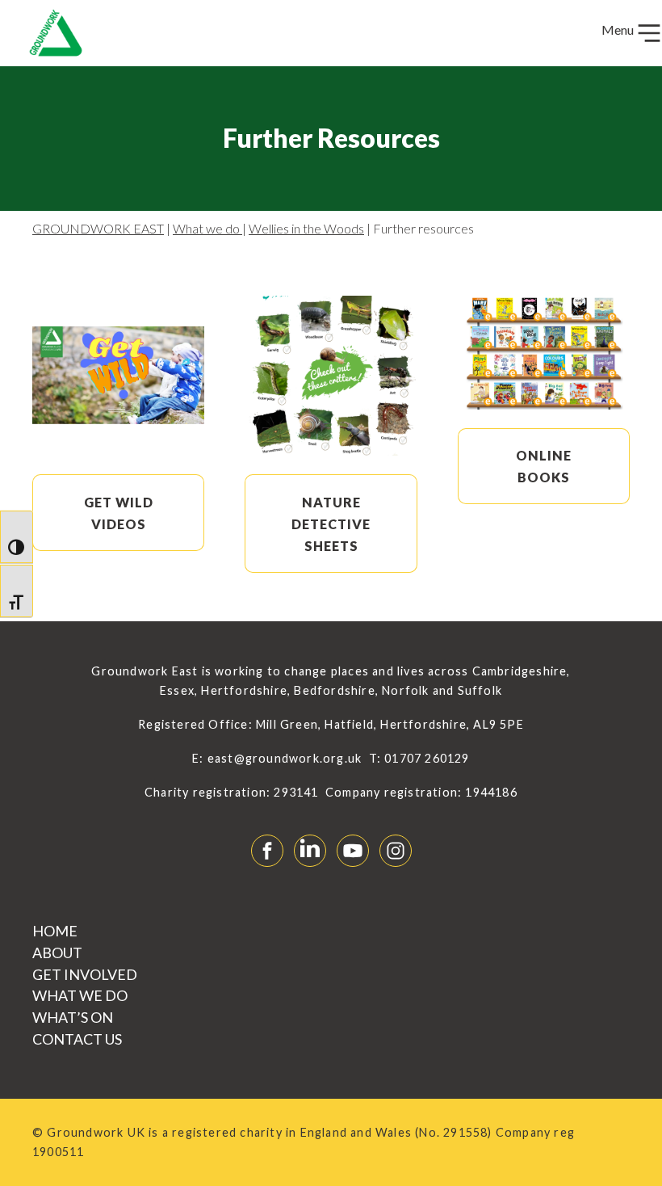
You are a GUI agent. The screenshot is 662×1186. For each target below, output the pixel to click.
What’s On (72, 1017)
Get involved (84, 974)
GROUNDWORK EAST (98, 228)
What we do (207, 228)
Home (55, 931)
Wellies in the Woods (306, 228)
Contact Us (77, 1039)
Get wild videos (118, 513)
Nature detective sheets (331, 523)
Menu (618, 29)
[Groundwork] (49, 33)
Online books (544, 466)
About (57, 952)
